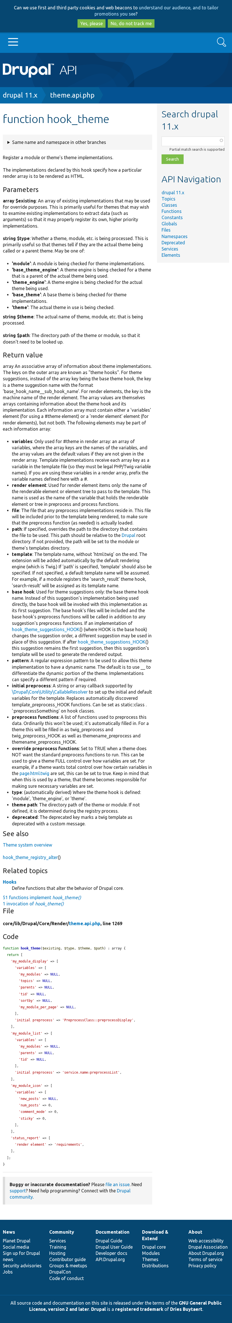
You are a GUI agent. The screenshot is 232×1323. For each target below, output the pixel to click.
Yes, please (91, 23)
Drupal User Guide (114, 1246)
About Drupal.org (206, 1253)
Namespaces (175, 236)
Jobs (8, 1271)
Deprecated (173, 242)
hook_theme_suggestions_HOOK (46, 629)
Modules (151, 1253)
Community (61, 1231)
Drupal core (154, 1246)
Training (57, 1246)
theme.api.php (72, 95)
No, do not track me (131, 23)
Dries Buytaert (186, 1309)
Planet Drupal (16, 1240)
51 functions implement (42, 897)
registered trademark (139, 1309)
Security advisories (22, 1265)
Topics (168, 198)
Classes (169, 205)
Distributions (155, 1265)
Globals (169, 223)
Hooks (9, 881)
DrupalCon (60, 1271)
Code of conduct (66, 1278)
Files (166, 229)
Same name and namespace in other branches (59, 142)
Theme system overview (27, 844)
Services (170, 248)
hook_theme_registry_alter (30, 857)
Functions (172, 211)
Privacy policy (202, 1265)
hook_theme (30, 948)
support (18, 1190)
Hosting (57, 1253)
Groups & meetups (68, 1265)
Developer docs (111, 1253)
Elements (171, 255)
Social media (16, 1246)
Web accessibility (206, 1240)
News (9, 1231)
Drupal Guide (109, 1240)
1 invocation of (33, 903)
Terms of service (205, 1259)
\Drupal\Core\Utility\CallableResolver (50, 691)
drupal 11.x (20, 95)
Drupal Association (208, 1246)
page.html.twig (34, 773)
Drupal (128, 535)
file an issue (118, 1184)
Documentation (112, 1231)
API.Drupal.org (110, 1259)
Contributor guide (67, 1259)
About (195, 1231)
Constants (172, 217)
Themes (150, 1259)
